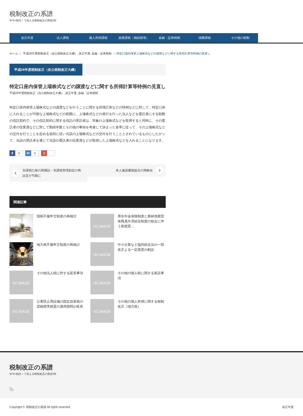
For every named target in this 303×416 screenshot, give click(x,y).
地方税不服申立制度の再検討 (58, 244)
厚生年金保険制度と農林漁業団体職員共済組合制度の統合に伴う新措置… (141, 221)
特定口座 (158, 107)
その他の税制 (240, 38)
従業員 (24, 127)
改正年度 (27, 38)
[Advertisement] (258, 135)
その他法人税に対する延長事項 (60, 273)
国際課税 (205, 38)
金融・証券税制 (169, 38)
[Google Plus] (51, 153)
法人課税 (63, 38)
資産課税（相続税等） (133, 38)
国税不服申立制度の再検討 (56, 216)
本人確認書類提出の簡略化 (134, 170)
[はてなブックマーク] (28, 153)
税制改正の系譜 (31, 14)
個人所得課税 (98, 38)
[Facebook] (12, 153)
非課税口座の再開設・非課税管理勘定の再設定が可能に (51, 173)
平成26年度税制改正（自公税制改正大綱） (50, 53)
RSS (11, 389)
